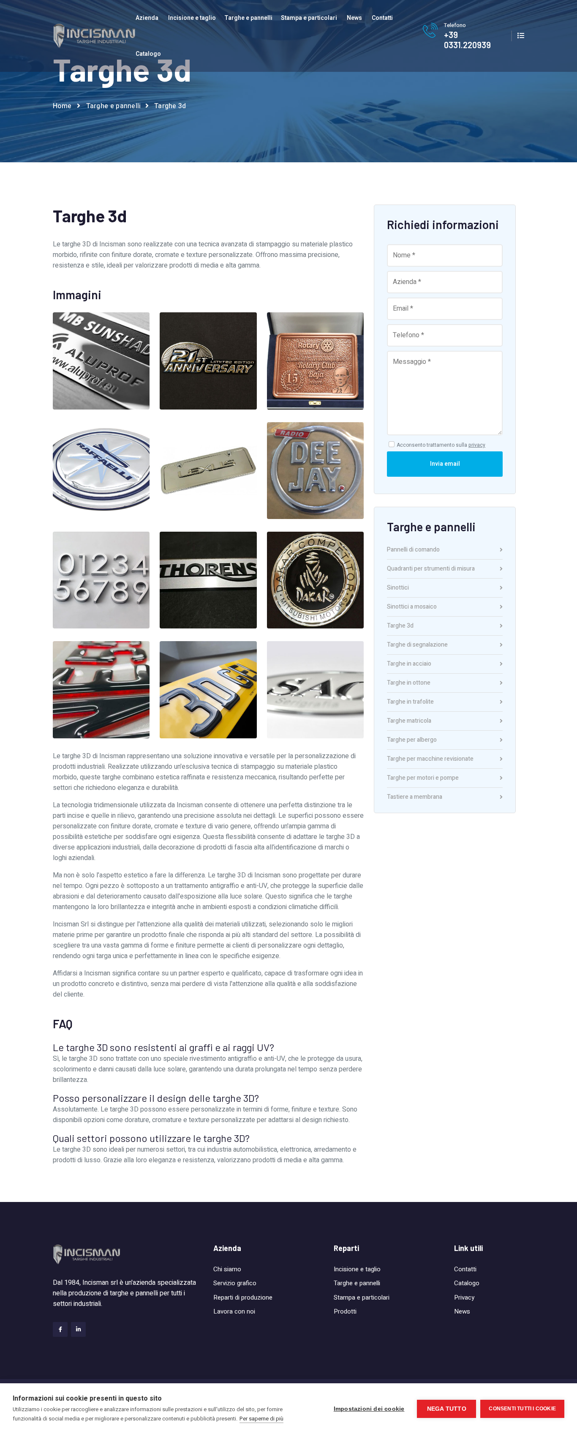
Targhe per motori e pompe (423, 778)
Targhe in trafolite (410, 702)
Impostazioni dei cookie (369, 1409)
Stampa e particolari (309, 18)
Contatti (382, 18)
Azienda (147, 18)
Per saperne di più (261, 1419)
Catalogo (148, 53)
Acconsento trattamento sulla (441, 445)
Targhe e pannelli (248, 18)
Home (62, 106)
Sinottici (398, 588)
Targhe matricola (409, 721)
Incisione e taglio (192, 18)
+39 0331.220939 (467, 40)
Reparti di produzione (242, 1297)
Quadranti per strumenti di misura (431, 569)
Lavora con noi (234, 1311)
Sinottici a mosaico (412, 607)
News (354, 18)
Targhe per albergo (412, 740)
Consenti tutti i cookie (522, 1409)
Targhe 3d (400, 626)
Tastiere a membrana (414, 797)
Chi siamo (227, 1269)
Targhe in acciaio (409, 664)
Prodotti (345, 1311)
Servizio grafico (234, 1283)
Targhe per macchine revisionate (430, 759)
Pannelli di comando (413, 550)
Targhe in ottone (408, 683)
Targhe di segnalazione (417, 645)
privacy (476, 445)
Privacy (464, 1297)
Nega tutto (446, 1409)
